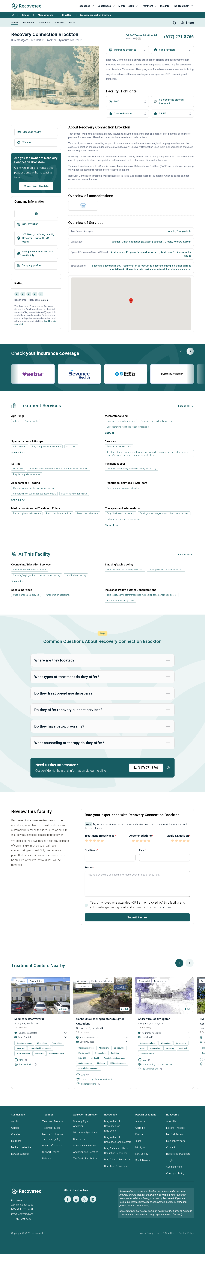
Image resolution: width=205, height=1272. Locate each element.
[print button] (174, 23)
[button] (136, 39)
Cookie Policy (186, 1233)
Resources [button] (84, 6)
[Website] (36, 214)
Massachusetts (45, 15)
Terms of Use (161, 907)
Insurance (28, 22)
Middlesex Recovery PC (29, 1018)
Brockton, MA (113, 64)
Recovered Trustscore (178, 1153)
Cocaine (15, 1134)
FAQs (72, 22)
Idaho (138, 1140)
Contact (170, 1147)
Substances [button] (104, 6)
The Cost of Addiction (84, 1158)
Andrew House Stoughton (154, 1018)
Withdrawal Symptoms (85, 1132)
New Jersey (141, 1153)
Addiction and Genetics (85, 1152)
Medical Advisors (175, 1140)
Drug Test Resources (115, 1166)
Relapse (46, 1158)
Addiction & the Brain (84, 1145)
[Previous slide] (181, 351)
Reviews (59, 22)
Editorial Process (175, 1127)
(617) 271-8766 (148, 767)
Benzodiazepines (20, 1153)
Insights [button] (164, 6)
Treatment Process (52, 1121)
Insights (170, 1160)
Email (142, 850)
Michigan (140, 1147)
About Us (171, 1121)
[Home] (12, 15)
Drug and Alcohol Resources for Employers (113, 1126)
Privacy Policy (145, 1233)
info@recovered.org (22, 1214)
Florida (139, 1134)
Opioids (15, 1127)
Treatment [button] (147, 6)
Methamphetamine (21, 1147)
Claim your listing (175, 1173)
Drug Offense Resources (117, 1159)
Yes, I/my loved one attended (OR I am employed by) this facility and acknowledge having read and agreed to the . (137, 905)
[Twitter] (84, 1199)
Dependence (80, 1139)
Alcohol (15, 1121)
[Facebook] (67, 1199)
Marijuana (16, 1140)
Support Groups (50, 1152)
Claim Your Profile (36, 186)
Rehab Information (52, 1145)
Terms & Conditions (166, 1233)
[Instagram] (76, 1199)
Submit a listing (174, 1166)
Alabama (140, 1121)
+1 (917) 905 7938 (21, 1218)
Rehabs (25, 15)
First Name (91, 850)
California (140, 1127)
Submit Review (137, 917)
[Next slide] (190, 351)
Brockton (66, 15)
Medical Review (174, 1134)
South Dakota (142, 1160)
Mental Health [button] (126, 6)
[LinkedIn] (93, 1199)
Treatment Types (51, 1127)
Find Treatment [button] (180, 6)
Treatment (44, 22)
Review (89, 867)
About (14, 22)
